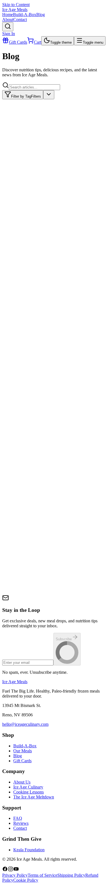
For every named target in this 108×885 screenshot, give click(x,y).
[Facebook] (5, 870)
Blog (17, 755)
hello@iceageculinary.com (25, 724)
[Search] (7, 26)
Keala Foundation (29, 849)
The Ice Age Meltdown (33, 797)
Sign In (8, 33)
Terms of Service (42, 875)
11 (47, 597)
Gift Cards (22, 760)
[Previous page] (7, 595)
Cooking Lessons (28, 792)
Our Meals (22, 750)
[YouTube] (16, 870)
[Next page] (56, 595)
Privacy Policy (15, 875)
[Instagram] (10, 870)
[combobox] (48, 94)
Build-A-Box (25, 745)
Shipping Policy (71, 875)
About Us (21, 782)
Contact (20, 828)
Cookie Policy (25, 880)
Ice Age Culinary (28, 787)
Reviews (21, 823)
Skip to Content (16, 4)
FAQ (17, 818)
